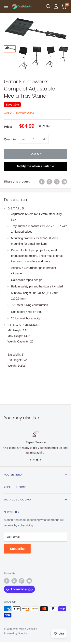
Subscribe (17, 548)
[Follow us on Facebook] (6, 581)
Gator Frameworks (19, 112)
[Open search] (48, 6)
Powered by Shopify (15, 633)
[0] (63, 6)
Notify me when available (35, 166)
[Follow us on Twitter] (14, 581)
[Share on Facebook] (42, 182)
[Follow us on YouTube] (29, 581)
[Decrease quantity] (23, 139)
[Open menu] (6, 6)
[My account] (56, 6)
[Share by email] (64, 182)
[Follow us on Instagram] (21, 581)
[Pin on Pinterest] (49, 182)
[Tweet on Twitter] (57, 182)
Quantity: (10, 139)
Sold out (35, 154)
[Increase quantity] (44, 139)
